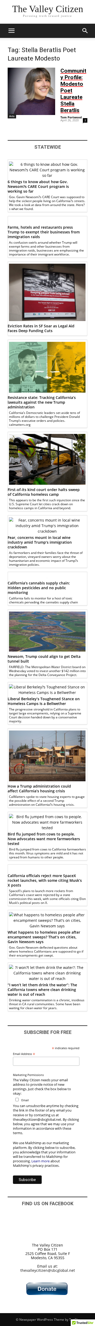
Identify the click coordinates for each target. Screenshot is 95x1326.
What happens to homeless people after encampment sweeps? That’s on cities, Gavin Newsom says (44, 937)
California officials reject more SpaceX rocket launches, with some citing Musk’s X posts (45, 880)
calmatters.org (20, 424)
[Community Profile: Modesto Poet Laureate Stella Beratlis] (31, 91)
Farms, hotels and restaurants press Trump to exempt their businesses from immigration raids (44, 232)
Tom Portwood (71, 117)
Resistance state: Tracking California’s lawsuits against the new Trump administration (42, 402)
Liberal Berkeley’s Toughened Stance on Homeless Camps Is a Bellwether (44, 701)
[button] (11, 31)
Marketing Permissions (28, 1075)
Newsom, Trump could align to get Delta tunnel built (44, 659)
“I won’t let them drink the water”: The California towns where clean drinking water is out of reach (42, 989)
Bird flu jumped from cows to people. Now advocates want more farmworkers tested (44, 839)
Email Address (24, 1054)
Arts (12, 116)
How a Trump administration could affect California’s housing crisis (39, 788)
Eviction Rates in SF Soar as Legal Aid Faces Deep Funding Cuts (41, 328)
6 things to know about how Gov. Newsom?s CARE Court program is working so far (38, 186)
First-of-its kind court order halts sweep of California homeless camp (44, 492)
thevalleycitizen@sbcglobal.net (47, 1270)
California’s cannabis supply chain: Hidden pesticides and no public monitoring (39, 588)
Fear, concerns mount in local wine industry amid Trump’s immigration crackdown (40, 542)
